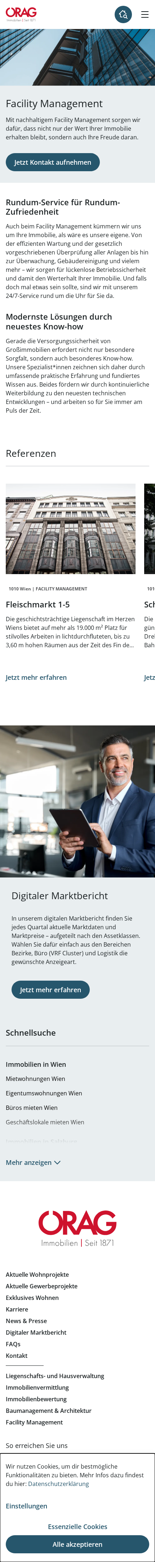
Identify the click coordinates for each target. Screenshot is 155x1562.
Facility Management (34, 1422)
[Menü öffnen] (145, 14)
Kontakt (16, 1356)
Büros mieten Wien (32, 1108)
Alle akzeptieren (77, 1544)
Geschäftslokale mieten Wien (45, 1122)
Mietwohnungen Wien (35, 1079)
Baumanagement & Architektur (49, 1411)
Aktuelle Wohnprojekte (37, 1275)
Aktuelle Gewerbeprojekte (42, 1286)
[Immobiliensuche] (123, 14)
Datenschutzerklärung (58, 1484)
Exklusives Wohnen (32, 1298)
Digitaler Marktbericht (36, 1332)
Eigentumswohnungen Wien (44, 1093)
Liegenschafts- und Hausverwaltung (55, 1376)
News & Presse (26, 1321)
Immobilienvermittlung (37, 1388)
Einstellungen (26, 1506)
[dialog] (77, 1507)
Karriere (17, 1309)
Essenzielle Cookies (77, 1526)
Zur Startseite (21, 14)
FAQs (13, 1344)
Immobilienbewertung (36, 1399)
